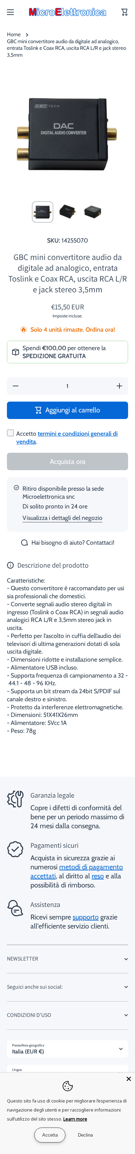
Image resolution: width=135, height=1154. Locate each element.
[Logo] (67, 12)
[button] (124, 12)
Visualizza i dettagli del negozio (62, 517)
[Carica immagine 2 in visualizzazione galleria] (67, 212)
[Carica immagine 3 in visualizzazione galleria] (92, 212)
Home (14, 34)
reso (98, 876)
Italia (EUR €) (28, 1051)
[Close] (128, 1078)
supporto (86, 917)
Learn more (75, 1119)
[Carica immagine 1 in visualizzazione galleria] (42, 212)
